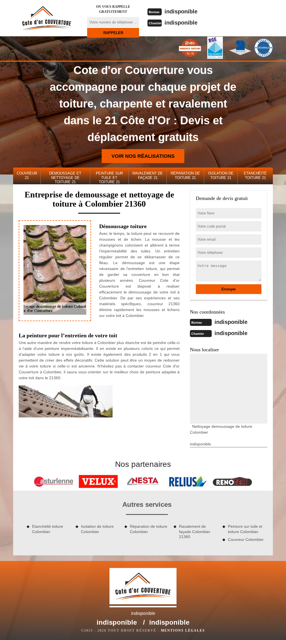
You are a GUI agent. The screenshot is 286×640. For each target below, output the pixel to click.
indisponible (181, 11)
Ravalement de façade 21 (147, 175)
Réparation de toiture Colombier (148, 529)
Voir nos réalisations (143, 156)
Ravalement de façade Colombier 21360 (194, 531)
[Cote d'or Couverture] (46, 18)
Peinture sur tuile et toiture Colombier (245, 529)
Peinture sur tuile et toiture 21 (109, 177)
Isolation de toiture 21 (220, 175)
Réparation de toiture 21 (185, 175)
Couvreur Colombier (246, 539)
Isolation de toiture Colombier (97, 529)
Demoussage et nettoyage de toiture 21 (65, 177)
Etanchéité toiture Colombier (47, 529)
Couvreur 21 (27, 175)
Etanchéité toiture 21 (255, 175)
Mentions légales (183, 630)
